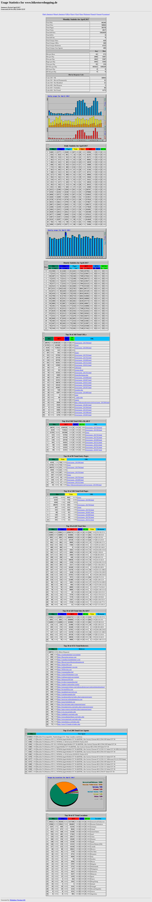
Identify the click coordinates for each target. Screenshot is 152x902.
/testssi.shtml (79, 370)
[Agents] (99, 14)
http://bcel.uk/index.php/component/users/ (72, 704)
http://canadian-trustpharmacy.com (69, 659)
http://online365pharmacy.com (68, 674)
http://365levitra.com (65, 669)
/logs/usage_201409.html (83, 392)
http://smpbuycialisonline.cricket (68, 684)
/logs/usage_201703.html (83, 355)
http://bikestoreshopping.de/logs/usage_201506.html (92, 402)
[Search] (93, 14)
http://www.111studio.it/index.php (69, 724)
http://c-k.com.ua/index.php (67, 712)
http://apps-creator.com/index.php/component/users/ (75, 709)
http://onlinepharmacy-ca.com (67, 667)
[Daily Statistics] (48, 14)
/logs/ (77, 345)
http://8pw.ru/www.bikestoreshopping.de (71, 662)
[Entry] (73, 14)
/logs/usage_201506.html (83, 348)
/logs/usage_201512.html (83, 363)
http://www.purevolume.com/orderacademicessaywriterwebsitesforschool (81, 687)
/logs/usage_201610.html (83, 385)
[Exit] (77, 14)
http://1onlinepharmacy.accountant (69, 654)
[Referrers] (87, 14)
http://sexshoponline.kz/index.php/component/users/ (75, 697)
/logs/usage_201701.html (83, 372)
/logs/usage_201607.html (83, 380)
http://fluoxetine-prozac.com (67, 657)
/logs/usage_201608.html (83, 377)
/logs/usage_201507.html (83, 387)
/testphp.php (79, 390)
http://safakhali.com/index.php (68, 714)
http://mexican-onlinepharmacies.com (70, 699)
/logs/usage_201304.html (83, 407)
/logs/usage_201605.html (83, 415)
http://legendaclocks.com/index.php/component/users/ (75, 707)
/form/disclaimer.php (81, 375)
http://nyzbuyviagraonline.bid (67, 682)
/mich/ (77, 400)
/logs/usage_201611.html (83, 382)
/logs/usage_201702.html (83, 358)
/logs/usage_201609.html (83, 360)
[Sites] (81, 14)
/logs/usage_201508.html (83, 412)
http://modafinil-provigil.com (67, 692)
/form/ (77, 353)
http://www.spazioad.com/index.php (69, 719)
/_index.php (79, 397)
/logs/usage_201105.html (83, 410)
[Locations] (106, 14)
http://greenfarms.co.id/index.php (68, 722)
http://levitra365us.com (65, 689)
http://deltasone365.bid (65, 679)
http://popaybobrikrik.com (66, 702)
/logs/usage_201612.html (83, 365)
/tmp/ (76, 395)
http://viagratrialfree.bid (65, 672)
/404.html (78, 368)
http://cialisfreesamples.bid (66, 694)
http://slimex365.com (65, 664)
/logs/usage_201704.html (83, 343)
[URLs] (68, 14)
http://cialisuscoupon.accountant (68, 677)
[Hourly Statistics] (59, 14)
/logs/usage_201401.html (83, 405)
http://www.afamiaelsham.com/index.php (71, 717)
